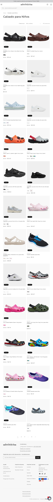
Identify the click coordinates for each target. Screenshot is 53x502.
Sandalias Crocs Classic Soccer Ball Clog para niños (13, 86)
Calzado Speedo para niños (33, 254)
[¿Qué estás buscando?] (3, 8)
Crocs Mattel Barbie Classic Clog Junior (12, 322)
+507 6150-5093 (37, 446)
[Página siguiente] (35, 436)
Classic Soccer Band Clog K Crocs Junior (36, 289)
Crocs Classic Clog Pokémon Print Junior (12, 356)
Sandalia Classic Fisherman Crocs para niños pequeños (13, 255)
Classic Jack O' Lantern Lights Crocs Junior (13, 153)
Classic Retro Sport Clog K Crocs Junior (36, 153)
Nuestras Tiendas (19, 470)
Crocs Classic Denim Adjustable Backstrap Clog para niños (38, 425)
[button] (1, 4)
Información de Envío (7, 472)
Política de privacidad (26, 493)
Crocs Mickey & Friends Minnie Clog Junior (13, 391)
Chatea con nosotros (25, 448)
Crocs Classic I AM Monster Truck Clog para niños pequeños (37, 357)
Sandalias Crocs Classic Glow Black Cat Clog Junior (13, 52)
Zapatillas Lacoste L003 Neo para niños (12, 186)
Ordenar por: (22, 23)
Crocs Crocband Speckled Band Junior (12, 120)
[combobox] (26, 8)
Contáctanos (6, 476)
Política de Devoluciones (6, 467)
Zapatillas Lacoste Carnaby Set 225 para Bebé (14, 289)
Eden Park (29, 475)
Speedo (29, 472)
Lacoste (29, 467)
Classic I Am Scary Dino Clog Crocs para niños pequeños (37, 323)
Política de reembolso (26, 491)
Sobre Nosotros (19, 467)
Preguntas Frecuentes (8, 478)
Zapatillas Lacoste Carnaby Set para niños (37, 120)
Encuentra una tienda (25, 450)
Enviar (37, 457)
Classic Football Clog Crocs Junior (35, 51)
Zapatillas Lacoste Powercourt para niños (37, 85)
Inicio (4, 13)
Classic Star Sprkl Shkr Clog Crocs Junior (36, 221)
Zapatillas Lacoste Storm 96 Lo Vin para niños (14, 221)
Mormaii (29, 484)
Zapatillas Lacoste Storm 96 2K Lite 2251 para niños (38, 187)
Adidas (28, 481)
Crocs (28, 470)
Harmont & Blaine (31, 478)
